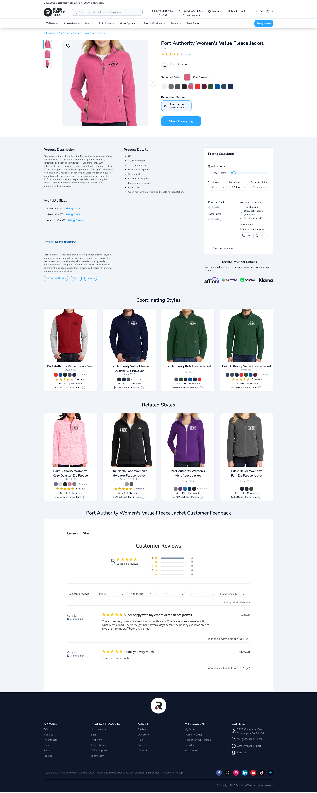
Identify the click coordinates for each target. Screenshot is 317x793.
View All (143, 750)
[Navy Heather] (56, 484)
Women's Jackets (95, 33)
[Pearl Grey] (176, 489)
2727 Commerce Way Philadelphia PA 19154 (250, 731)
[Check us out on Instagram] (236, 773)
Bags (94, 734)
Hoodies (48, 734)
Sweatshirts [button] (70, 23)
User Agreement (98, 772)
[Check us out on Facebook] (219, 773)
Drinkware (96, 740)
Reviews (143, 729)
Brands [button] (175, 23)
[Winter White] (164, 86)
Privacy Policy (117, 772)
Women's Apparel (71, 33)
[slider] (234, 172)
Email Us (242, 752)
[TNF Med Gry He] (127, 484)
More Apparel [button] (128, 23)
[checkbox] (209, 248)
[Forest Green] (210, 86)
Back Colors (234, 182)
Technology (97, 756)
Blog (140, 740)
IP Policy (167, 772)
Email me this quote (223, 248)
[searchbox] (81, 594)
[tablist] (158, 530)
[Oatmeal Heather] (60, 484)
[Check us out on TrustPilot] (270, 773)
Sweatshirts (50, 740)
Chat (262, 235)
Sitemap (178, 772)
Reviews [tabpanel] (72, 533)
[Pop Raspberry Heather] (70, 484)
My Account (238, 11)
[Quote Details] (83, 387)
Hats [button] (88, 23)
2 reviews (186, 54)
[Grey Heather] (74, 484)
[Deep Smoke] (171, 86)
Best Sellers (194, 23)
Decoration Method (259, 182)
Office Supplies (99, 750)
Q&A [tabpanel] (86, 533)
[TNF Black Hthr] (131, 484)
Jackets (91, 278)
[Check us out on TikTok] (262, 773)
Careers (142, 745)
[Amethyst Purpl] (180, 489)
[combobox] (107, 12)
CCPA (129, 772)
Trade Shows (98, 745)
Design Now (264, 23)
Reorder (189, 745)
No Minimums (98, 729)
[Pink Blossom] (187, 77)
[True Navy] (230, 86)
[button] (172, 558)
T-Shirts (48, 729)
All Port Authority (56, 278)
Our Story (143, 734)
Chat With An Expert (249, 746)
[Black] (184, 86)
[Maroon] (204, 86)
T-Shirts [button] (50, 23)
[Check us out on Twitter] (227, 773)
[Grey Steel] (251, 489)
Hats (46, 745)
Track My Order (193, 734)
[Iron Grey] (177, 86)
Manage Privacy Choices (73, 772)
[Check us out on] (245, 773)
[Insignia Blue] (224, 86)
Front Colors (213, 182)
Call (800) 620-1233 (249, 739)
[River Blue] (242, 489)
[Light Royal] (185, 489)
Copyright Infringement (147, 772)
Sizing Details (74, 208)
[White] (171, 489)
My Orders (191, 729)
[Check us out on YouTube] (253, 773)
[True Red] (197, 86)
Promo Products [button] (153, 23)
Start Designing (181, 121)
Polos (76, 278)
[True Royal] (217, 86)
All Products (51, 33)
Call (248, 235)
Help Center (191, 750)
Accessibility (51, 772)
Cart (264, 11)
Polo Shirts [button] (105, 23)
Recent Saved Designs (198, 740)
